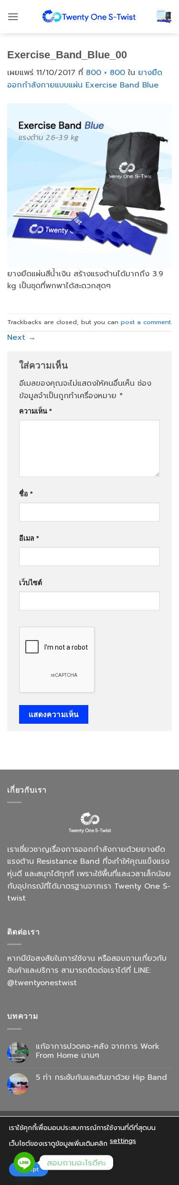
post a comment (146, 321)
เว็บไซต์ (30, 583)
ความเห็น (35, 411)
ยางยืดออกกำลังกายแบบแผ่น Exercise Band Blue (84, 79)
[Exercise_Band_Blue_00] (89, 185)
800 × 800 (105, 72)
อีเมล (29, 538)
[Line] (24, 1162)
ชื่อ (25, 494)
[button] (13, 16)
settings (123, 1141)
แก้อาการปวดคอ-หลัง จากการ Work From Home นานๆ (97, 1051)
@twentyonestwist (42, 983)
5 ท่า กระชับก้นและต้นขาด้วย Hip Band (101, 1077)
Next (21, 337)
